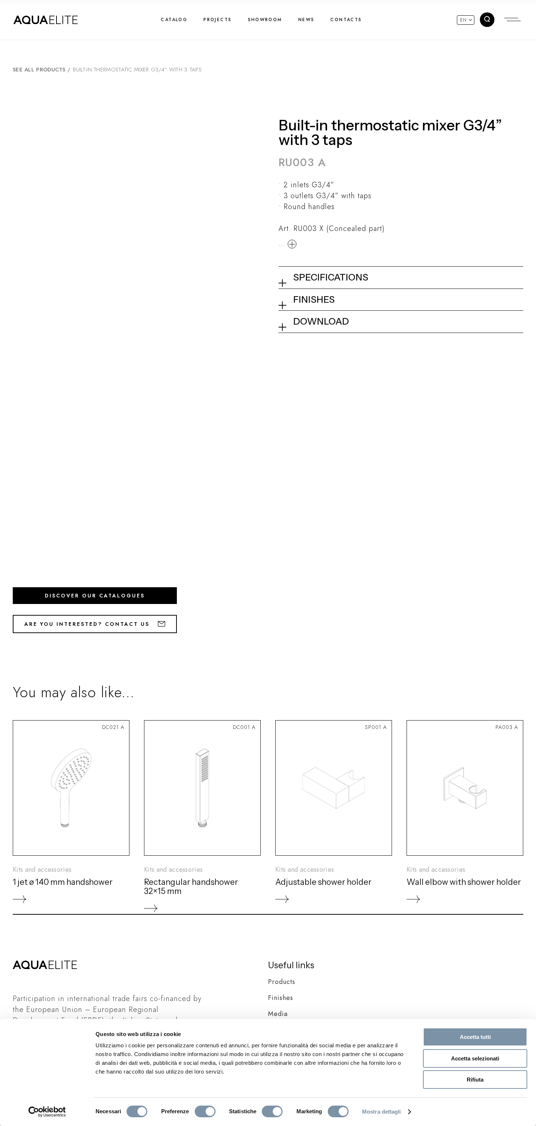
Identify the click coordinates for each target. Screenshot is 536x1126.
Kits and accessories (42, 869)
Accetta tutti (475, 1037)
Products (281, 981)
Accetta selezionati (475, 1058)
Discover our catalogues (95, 595)
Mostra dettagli (381, 1112)
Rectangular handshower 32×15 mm (191, 886)
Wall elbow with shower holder (464, 882)
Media (278, 1014)
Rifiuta (475, 1079)
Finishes (280, 998)
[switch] (205, 1111)
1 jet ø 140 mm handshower (63, 882)
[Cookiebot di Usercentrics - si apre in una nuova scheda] (47, 1111)
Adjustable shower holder (323, 882)
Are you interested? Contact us (88, 624)
